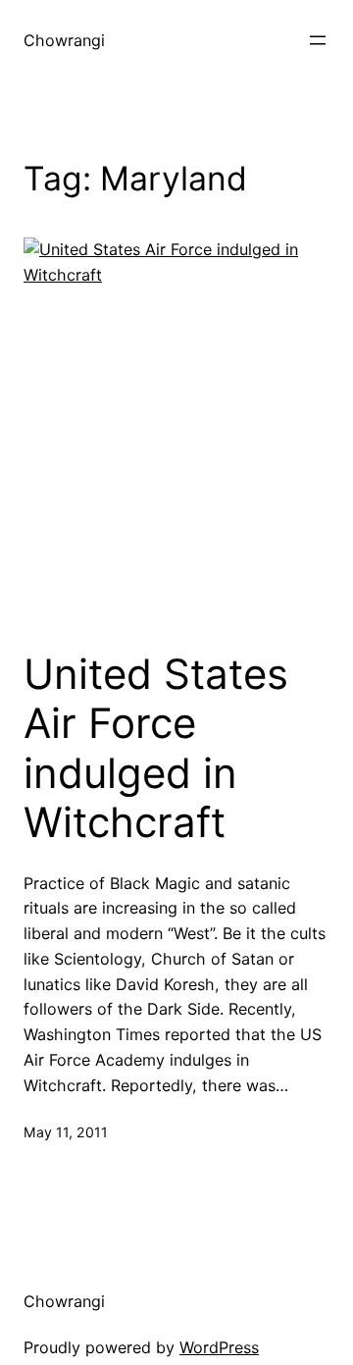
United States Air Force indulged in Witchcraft (156, 748)
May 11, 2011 (66, 1132)
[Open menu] (317, 40)
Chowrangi (64, 40)
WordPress (219, 1347)
